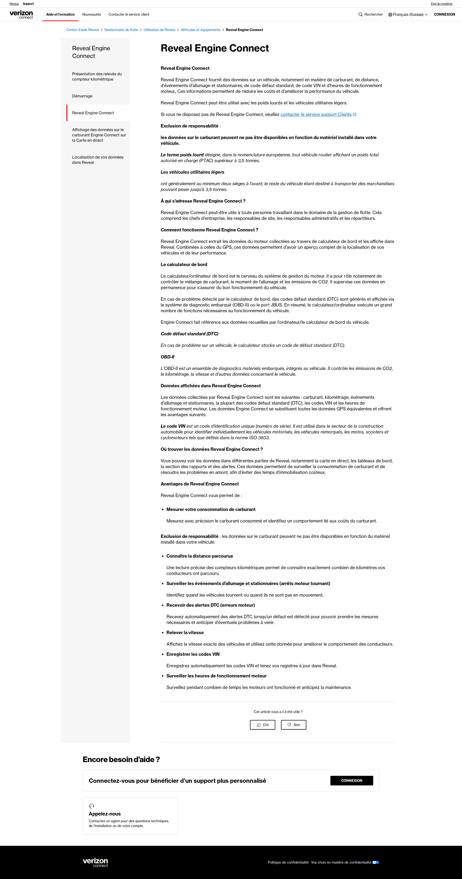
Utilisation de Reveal (159, 30)
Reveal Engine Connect (244, 30)
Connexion (444, 14)
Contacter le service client (129, 14)
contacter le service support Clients (316, 114)
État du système (441, 4)
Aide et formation (60, 14)
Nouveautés (91, 14)
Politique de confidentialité (288, 862)
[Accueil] (21, 14)
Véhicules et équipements (200, 30)
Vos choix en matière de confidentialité (341, 862)
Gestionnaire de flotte (121, 30)
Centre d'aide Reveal (82, 30)
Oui (266, 725)
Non (297, 725)
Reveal (14, 4)
